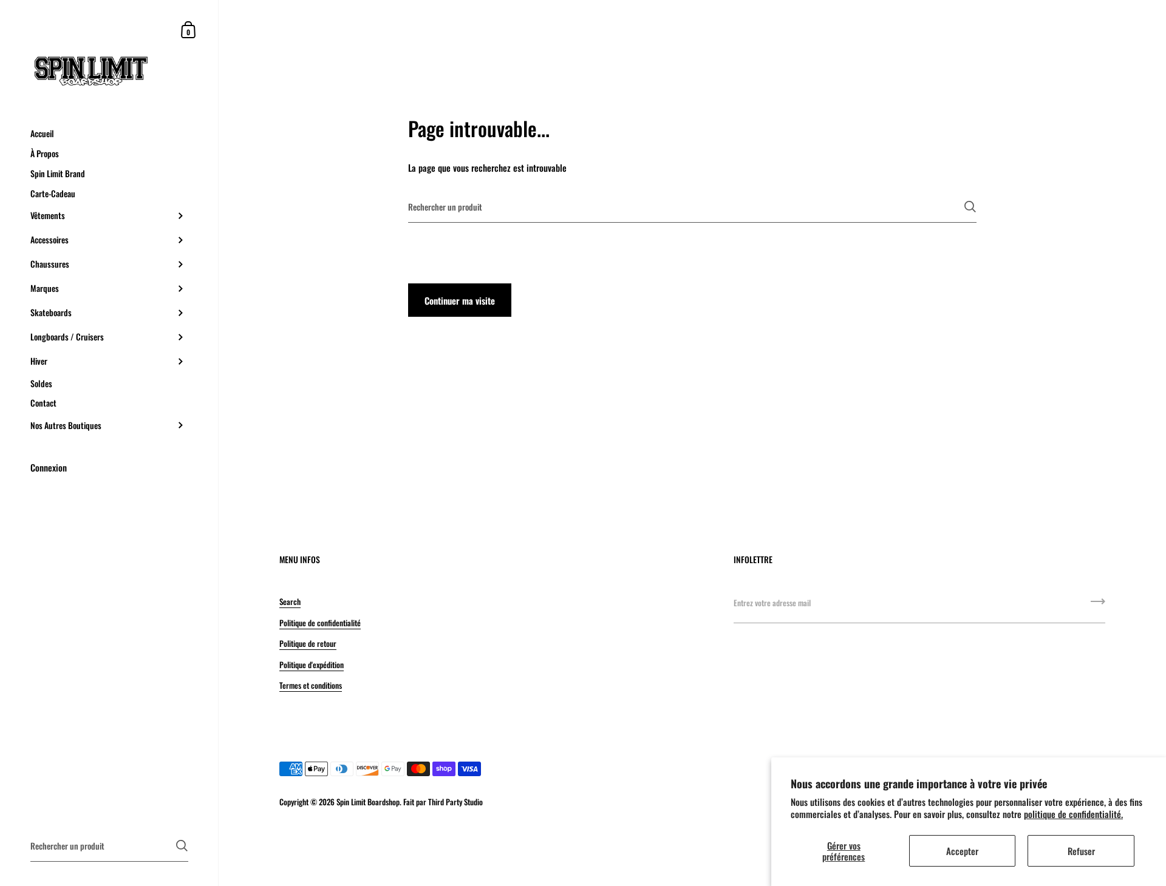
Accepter (962, 850)
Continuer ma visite (459, 300)
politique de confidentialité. (1073, 813)
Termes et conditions (310, 685)
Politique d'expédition (311, 664)
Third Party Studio (455, 802)
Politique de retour (307, 643)
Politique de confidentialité (320, 623)
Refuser (1081, 850)
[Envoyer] (970, 206)
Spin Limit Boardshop (368, 802)
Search (290, 601)
